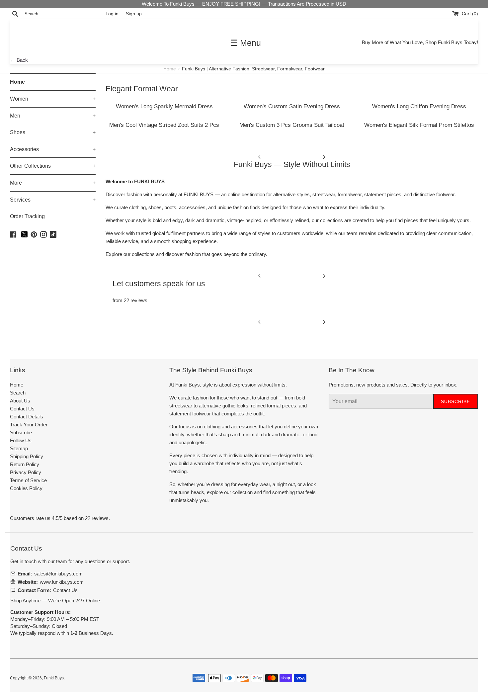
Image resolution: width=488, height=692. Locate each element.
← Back (19, 60)
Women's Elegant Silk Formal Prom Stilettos (419, 125)
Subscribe (21, 432)
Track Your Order (28, 424)
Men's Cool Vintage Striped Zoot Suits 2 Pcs (164, 125)
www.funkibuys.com (62, 582)
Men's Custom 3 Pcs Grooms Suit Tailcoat (291, 125)
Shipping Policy (26, 456)
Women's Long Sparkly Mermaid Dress (164, 106)
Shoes (53, 132)
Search (18, 392)
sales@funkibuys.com (58, 573)
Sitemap (19, 448)
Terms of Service (28, 480)
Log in (112, 13)
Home (170, 68)
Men (53, 116)
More (53, 183)
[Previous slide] (259, 156)
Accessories (53, 149)
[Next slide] (324, 156)
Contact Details (26, 416)
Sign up (134, 13)
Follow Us (21, 440)
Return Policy (24, 464)
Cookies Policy (26, 488)
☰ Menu (245, 42)
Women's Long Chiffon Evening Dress (419, 106)
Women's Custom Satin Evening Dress (292, 106)
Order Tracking (27, 216)
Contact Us (22, 408)
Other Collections (53, 166)
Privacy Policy (25, 472)
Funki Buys (54, 678)
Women (53, 99)
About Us (20, 400)
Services (53, 200)
